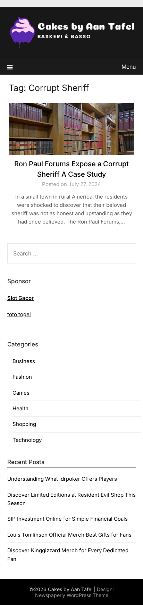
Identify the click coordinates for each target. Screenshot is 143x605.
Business (23, 361)
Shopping (24, 424)
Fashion (22, 376)
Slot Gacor (20, 298)
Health (20, 408)
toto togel (19, 314)
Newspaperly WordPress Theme (71, 595)
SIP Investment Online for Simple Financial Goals (67, 518)
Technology (27, 440)
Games (21, 392)
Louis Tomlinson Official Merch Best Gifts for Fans (69, 534)
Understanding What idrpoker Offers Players (62, 479)
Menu (128, 66)
